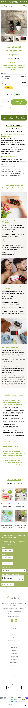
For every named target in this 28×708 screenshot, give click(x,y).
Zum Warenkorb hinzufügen (19, 102)
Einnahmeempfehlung (14, 131)
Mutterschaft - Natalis (14, 484)
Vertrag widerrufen (14, 688)
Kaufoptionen (5, 73)
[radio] (2, 77)
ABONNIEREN (7, 584)
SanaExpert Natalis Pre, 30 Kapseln (13, 504)
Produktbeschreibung (14, 125)
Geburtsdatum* (5, 567)
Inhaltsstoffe (14, 128)
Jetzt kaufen (14, 108)
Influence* (14, 665)
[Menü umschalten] (2, 6)
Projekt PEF (14, 659)
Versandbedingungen (14, 640)
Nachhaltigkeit (14, 656)
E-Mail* (3, 561)
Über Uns (14, 650)
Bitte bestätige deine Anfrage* (10, 574)
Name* (3, 547)
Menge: (10, 94)
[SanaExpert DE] (8, 6)
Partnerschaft (14, 662)
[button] (25, 39)
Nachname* (4, 554)
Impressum (14, 684)
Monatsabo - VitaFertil (8, 85)
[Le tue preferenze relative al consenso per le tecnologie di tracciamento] (25, 705)
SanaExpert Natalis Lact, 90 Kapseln (13, 525)
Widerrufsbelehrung (14, 681)
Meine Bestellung (14, 638)
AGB (14, 675)
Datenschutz (14, 678)
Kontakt (14, 635)
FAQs (14, 632)
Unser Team (14, 653)
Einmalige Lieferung (7, 77)
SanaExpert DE (16, 704)
